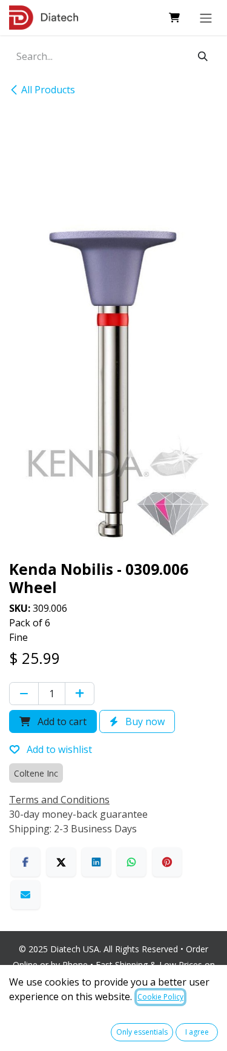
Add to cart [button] (61, 721)
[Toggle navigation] (206, 17)
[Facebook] (25, 862)
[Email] (25, 894)
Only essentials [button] (142, 1032)
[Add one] (79, 693)
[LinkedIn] (96, 862)
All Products (48, 89)
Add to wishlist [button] (58, 749)
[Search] (203, 56)
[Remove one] (24, 693)
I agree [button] (197, 1032)
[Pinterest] (167, 862)
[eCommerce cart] (174, 17)
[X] (61, 862)
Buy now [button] (144, 721)
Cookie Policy (160, 997)
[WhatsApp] (131, 862)
